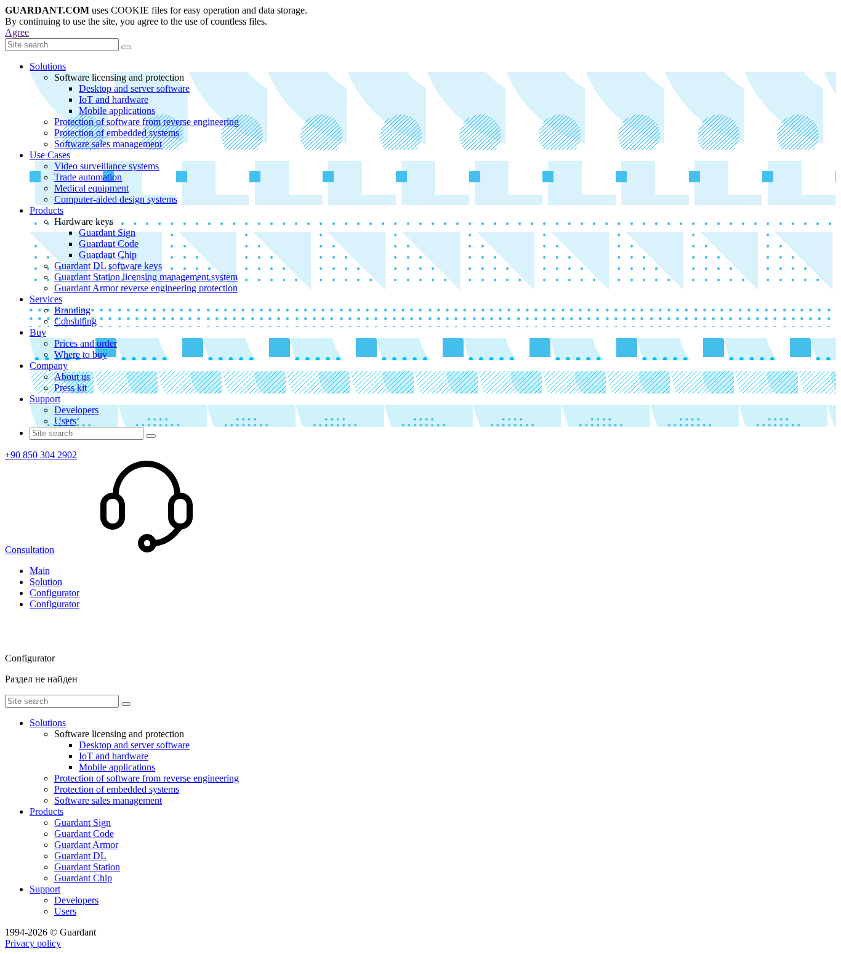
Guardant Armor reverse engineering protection (146, 288)
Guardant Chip (108, 254)
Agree (17, 32)
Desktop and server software (134, 88)
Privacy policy (33, 943)
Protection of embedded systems (116, 132)
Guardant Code (109, 243)
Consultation (29, 549)
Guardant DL (80, 856)
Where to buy (80, 354)
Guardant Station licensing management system (146, 277)
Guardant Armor (86, 844)
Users (65, 421)
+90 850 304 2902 (41, 455)
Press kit (70, 387)
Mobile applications (117, 110)
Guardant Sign (107, 232)
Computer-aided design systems (115, 199)
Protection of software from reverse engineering (146, 121)
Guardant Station (87, 867)
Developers (76, 410)
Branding (72, 310)
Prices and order (85, 343)
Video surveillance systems (106, 166)
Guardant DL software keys (108, 266)
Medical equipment (91, 188)
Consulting (75, 321)
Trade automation (88, 177)
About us (72, 376)
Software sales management (108, 144)
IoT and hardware (113, 99)
